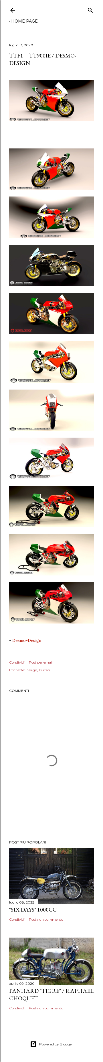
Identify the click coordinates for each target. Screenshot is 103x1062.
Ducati (44, 670)
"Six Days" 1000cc (33, 909)
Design (31, 670)
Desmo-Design (26, 640)
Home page (24, 21)
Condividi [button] (17, 662)
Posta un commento (46, 919)
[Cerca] (90, 9)
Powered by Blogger (56, 1044)
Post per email (41, 662)
